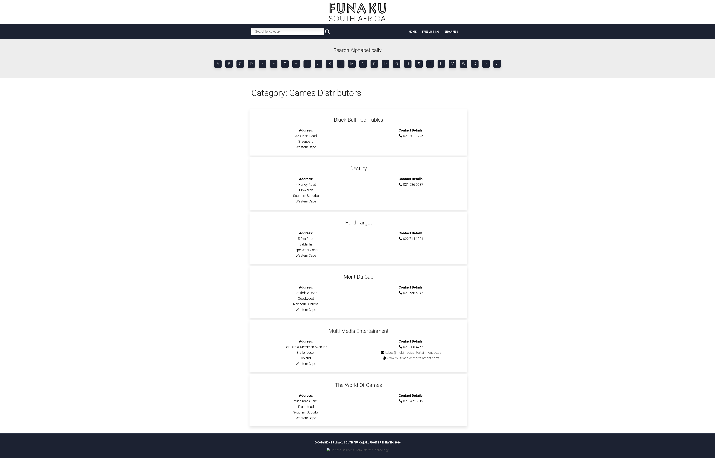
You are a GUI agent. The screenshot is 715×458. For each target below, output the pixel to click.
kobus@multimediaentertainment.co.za (413, 352)
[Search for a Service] (327, 31)
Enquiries (451, 31)
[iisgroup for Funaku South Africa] (358, 450)
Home (413, 31)
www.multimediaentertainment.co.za (413, 358)
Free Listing (430, 31)
